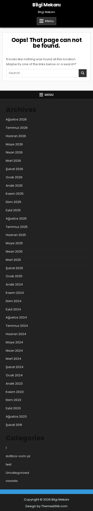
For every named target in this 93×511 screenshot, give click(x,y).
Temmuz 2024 (17, 325)
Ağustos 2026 (16, 119)
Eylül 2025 (13, 210)
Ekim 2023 (13, 400)
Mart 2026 (13, 160)
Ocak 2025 (14, 276)
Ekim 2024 (13, 301)
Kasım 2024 (15, 292)
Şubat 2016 (14, 425)
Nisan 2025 (14, 251)
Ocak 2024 (14, 375)
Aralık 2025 (14, 185)
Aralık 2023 (14, 383)
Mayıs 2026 (14, 144)
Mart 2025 (13, 260)
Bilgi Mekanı (46, 4)
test (8, 464)
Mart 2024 (13, 358)
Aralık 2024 (14, 284)
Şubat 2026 (14, 169)
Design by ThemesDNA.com (46, 506)
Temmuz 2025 (17, 227)
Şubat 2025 (14, 268)
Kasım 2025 (15, 193)
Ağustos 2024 (16, 317)
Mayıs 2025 (14, 243)
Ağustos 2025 (16, 218)
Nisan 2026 (14, 152)
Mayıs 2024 (14, 342)
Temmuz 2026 (17, 127)
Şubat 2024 (14, 367)
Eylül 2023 (13, 408)
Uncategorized (17, 472)
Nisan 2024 (14, 350)
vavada (12, 481)
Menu (49, 21)
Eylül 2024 (13, 309)
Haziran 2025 (16, 235)
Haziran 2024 (16, 334)
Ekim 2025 (13, 202)
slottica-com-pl (18, 456)
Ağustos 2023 (16, 416)
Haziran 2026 (16, 136)
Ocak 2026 (14, 177)
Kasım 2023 (15, 392)
